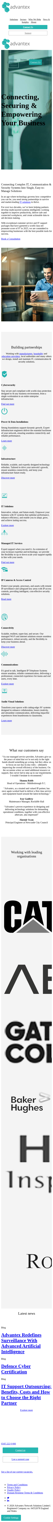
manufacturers (25, 353)
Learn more (6, 441)
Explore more (7, 525)
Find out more (7, 404)
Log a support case (20, 1459)
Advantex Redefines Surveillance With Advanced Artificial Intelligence (21, 1343)
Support (28, 33)
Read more (6, 599)
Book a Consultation (10, 239)
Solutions (14, 19)
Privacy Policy (14, 1487)
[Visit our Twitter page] (8, 1498)
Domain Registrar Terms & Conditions (25, 1492)
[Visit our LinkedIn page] (8, 1500)
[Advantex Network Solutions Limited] (26, 7)
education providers (11, 356)
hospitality (38, 353)
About (33, 22)
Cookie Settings (11, 1517)
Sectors (23, 19)
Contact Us (28, 27)
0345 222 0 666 (8, 1443)
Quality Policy (13, 1490)
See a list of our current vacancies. (17, 1472)
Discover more (8, 478)
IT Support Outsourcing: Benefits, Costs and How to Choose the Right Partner (26, 1395)
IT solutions (25, 202)
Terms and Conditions (17, 1484)
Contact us (20, 1450)
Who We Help (34, 19)
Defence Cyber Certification (16, 1368)
